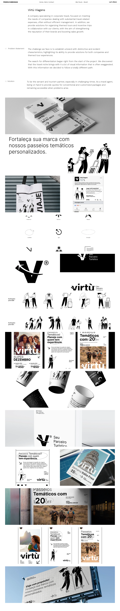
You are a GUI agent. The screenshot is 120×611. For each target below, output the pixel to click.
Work (46, 2)
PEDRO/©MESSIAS (10, 2)
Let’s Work (113, 2)
